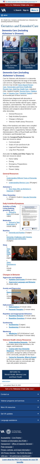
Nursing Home (25, 91)
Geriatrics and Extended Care (20, 20)
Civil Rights (15, 438)
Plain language (27, 444)
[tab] (11, 44)
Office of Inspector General (10, 444)
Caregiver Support (25, 93)
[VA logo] (3, 10)
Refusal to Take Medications (13, 223)
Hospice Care (14, 93)
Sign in (26, 10)
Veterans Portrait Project (9, 456)
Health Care (7, 20)
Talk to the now (19, 5)
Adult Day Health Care (20, 89)
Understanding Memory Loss (19, 183)
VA (2, 20)
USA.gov (32, 450)
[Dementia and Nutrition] (28, 217)
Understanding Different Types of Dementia (22, 178)
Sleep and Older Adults (9, 251)
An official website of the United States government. (21, 1)
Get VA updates (6, 414)
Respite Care (7, 89)
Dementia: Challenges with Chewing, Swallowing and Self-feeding (19, 238)
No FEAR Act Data (21, 450)
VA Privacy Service (7, 450)
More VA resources (7, 407)
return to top (5, 381)
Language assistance (8, 420)
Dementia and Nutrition (17, 232)
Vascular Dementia (29, 197)
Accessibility (5, 438)
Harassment (31, 441)
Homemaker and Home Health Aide (19, 87)
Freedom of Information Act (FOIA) (13, 441)
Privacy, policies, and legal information (14, 447)
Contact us (4, 394)
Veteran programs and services (12, 401)
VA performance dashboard (11, 453)
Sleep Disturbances (11, 263)
